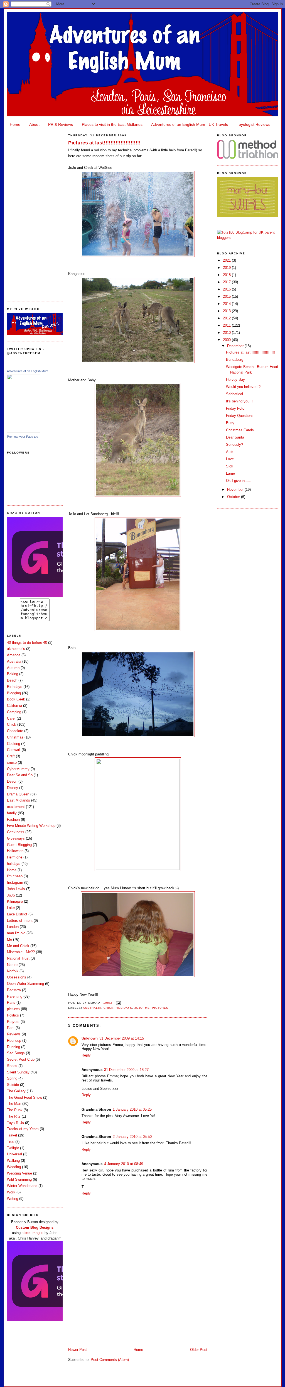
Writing (12, 1198)
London (13, 927)
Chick (11, 724)
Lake (11, 908)
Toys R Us (15, 1123)
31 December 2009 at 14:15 (121, 1038)
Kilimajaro (15, 901)
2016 (227, 289)
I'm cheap (15, 876)
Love (230, 459)
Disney (12, 788)
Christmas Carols (240, 430)
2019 (227, 268)
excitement (16, 807)
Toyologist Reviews (253, 124)
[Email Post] (117, 1002)
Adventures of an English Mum (27, 371)
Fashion (13, 819)
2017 (227, 282)
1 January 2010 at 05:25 (132, 1109)
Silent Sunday (18, 1072)
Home (15, 124)
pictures (13, 1009)
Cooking (13, 744)
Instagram (15, 882)
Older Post (198, 1350)
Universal (14, 1154)
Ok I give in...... (238, 481)
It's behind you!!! (239, 401)
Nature (12, 965)
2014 (227, 304)
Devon (12, 781)
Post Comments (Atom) (110, 1360)
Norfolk (12, 971)
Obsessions (16, 977)
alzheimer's (16, 649)
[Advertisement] (35, 212)
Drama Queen (18, 794)
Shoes (12, 1066)
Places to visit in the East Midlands (112, 124)
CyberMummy (18, 769)
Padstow (14, 990)
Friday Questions (240, 416)
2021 (227, 260)
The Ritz (14, 1116)
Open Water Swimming (25, 984)
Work (11, 1192)
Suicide (13, 1085)
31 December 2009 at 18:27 (126, 1070)
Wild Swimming (19, 1179)
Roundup (14, 1040)
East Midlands (18, 800)
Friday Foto (235, 408)
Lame (230, 473)
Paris (11, 1002)
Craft (11, 756)
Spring (12, 1078)
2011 (227, 325)
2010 (227, 333)
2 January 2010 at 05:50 (132, 1137)
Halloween (15, 851)
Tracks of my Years (23, 1129)
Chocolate (15, 731)
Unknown (90, 1038)
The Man (14, 1103)
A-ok (230, 452)
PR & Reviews (60, 124)
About (34, 124)
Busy (230, 423)
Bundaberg (234, 359)
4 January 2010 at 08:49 (123, 1164)
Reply (86, 1055)
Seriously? (234, 444)
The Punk (15, 1110)
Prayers (13, 1022)
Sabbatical (234, 394)
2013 (227, 311)
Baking (12, 674)
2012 (227, 318)
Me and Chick (18, 946)
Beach (12, 680)
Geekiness (15, 832)
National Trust (18, 958)
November (236, 489)
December (236, 346)
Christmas (15, 737)
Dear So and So (20, 775)
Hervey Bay (235, 379)
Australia (14, 661)
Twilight (13, 1148)
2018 (227, 275)
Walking (13, 1160)
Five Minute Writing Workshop (31, 825)
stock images (32, 1233)
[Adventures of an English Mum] (23, 431)
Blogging (14, 693)
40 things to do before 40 (27, 642)
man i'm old (16, 933)
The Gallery (16, 1091)
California (14, 705)
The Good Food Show (24, 1097)
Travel (12, 1135)
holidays (13, 864)
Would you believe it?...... (246, 387)
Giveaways (16, 838)
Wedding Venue (19, 1173)
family (12, 813)
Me (9, 939)
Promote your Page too (22, 436)
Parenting (14, 996)
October (234, 497)
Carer (11, 718)
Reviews (14, 1034)
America (13, 655)
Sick (229, 466)
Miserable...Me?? (21, 952)
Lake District (17, 914)
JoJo (11, 895)
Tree (10, 1142)
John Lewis (16, 889)
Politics (13, 1015)
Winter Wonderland (22, 1186)
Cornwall (14, 750)
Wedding (14, 1167)
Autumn (13, 668)
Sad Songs (16, 1053)
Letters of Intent (20, 920)
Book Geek (16, 699)
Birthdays (14, 687)
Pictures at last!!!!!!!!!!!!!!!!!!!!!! (104, 143)
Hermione (14, 857)
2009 (227, 340)
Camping (14, 712)
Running (13, 1047)
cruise (12, 762)
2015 (227, 296)
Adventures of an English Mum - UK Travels (189, 124)
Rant (10, 1028)
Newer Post (77, 1350)
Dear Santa (235, 437)
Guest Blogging (19, 845)
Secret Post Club (21, 1059)
